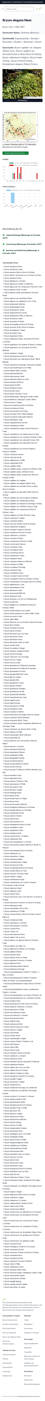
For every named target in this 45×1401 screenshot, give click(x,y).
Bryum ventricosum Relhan (14, 1209)
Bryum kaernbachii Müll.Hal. (14, 749)
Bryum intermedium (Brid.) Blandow (17, 735)
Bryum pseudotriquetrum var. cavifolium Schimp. (22, 998)
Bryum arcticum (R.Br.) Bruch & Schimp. (19, 327)
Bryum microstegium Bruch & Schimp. (18, 851)
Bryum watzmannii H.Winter (14, 1278)
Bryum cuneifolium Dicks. (14, 573)
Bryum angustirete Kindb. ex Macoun (18, 316)
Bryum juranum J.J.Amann (14, 746)
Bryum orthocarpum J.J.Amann (16, 926)
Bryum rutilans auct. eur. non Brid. (17, 1067)
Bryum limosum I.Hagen (13, 790)
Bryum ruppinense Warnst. (14, 1064)
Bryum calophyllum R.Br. (13, 463)
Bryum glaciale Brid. (11, 680)
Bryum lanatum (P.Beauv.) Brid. (16, 781)
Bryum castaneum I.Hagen (14, 518)
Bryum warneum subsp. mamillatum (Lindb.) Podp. (23, 1273)
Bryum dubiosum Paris (12, 596)
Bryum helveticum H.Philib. (14, 706)
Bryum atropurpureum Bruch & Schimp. (19, 356)
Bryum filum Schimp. (12, 625)
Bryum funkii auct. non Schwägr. (16, 657)
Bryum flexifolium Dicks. (13, 639)
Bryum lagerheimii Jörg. (13, 778)
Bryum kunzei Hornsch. (13, 767)
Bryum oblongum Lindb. (13, 905)
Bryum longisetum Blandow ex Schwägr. (19, 807)
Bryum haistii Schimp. (12, 703)
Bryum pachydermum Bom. (14, 934)
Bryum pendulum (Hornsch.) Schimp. (18, 960)
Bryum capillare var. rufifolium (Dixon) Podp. (21, 506)
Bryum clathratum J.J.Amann (15, 535)
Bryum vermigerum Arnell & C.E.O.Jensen (19, 1247)
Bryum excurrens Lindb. (13, 616)
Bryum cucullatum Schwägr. (15, 567)
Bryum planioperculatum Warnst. (16, 966)
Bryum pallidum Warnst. (13, 952)
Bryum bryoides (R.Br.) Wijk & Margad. (18, 414)
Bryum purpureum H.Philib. (14, 1010)
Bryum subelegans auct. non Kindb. (17, 1134)
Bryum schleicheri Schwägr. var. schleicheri (20, 1088)
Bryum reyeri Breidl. (11, 1033)
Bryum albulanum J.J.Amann (15, 281)
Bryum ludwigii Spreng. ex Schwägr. (17, 810)
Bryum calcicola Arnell (12, 457)
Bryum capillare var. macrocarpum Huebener (21, 498)
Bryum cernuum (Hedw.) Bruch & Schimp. (20, 524)
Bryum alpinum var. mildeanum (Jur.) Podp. (20, 301)
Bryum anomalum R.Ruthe (14, 321)
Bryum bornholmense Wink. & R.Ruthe (18, 405)
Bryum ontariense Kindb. (13, 920)
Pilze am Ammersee (9, 1333)
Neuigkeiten (28, 1324)
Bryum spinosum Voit (12, 1111)
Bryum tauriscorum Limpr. (14, 1163)
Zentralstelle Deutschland (24, 1396)
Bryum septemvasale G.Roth (15, 1099)
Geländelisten (7, 1363)
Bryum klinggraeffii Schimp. (14, 758)
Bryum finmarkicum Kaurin (14, 628)
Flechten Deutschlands (10, 1324)
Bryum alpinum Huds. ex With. (15, 290)
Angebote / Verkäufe (31, 1333)
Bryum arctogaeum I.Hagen (14, 330)
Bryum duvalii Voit (11, 602)
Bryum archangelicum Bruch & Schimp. (19, 324)
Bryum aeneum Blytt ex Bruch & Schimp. (19, 272)
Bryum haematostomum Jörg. (15, 697)
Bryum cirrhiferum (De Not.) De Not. (18, 532)
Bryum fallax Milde (11, 619)
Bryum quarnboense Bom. (14, 1018)
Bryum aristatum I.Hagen (13, 353)
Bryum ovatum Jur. (11, 931)
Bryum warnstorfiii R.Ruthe (14, 1276)
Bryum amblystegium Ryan (14, 307)
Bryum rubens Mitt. (11, 1047)
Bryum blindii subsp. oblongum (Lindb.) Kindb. (21, 397)
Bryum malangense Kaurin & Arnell (17, 824)
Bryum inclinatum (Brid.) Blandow (17, 718)
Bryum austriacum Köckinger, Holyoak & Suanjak (22, 365)
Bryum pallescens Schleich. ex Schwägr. (19, 949)
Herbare (5, 1359)
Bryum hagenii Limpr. (12, 700)
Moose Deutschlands (10, 1320)
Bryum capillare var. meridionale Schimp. (19, 501)
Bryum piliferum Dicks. (12, 963)
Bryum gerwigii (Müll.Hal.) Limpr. (16, 674)
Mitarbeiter (28, 1348)
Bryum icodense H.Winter (14, 712)
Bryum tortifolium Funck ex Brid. (16, 1171)
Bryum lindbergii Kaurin (13, 793)
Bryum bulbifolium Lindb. (13, 420)
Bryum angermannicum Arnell (15, 313)
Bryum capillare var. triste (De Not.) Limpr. (20, 515)
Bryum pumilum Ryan (12, 1001)
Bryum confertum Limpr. (13, 547)
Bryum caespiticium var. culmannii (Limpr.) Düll (21, 440)
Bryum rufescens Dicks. (13, 1059)
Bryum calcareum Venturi (13, 454)
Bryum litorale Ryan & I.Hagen (15, 798)
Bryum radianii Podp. (12, 1021)
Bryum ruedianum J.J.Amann (15, 1056)
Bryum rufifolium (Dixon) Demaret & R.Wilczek (21, 1062)
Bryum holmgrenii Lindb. (13, 709)
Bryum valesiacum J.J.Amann (15, 1200)
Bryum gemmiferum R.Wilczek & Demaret (19, 665)
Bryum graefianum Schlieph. (15, 689)
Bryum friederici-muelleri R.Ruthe (16, 651)
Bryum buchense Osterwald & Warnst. (18, 417)
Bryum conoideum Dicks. (13, 550)
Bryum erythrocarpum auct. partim (17, 611)
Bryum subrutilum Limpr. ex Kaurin (17, 1154)
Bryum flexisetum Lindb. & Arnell (16, 642)
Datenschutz (28, 1380)
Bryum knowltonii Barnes (13, 761)
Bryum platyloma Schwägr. (14, 969)
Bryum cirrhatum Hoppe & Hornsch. (17, 530)
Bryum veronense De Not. (14, 1249)
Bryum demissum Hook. (13, 590)
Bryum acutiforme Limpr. (13, 269)
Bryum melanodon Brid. (13, 839)
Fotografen (28, 1352)
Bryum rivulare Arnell (12, 1036)
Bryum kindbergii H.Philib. (13, 755)
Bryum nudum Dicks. (12, 894)
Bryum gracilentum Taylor (14, 683)
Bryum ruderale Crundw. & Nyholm (17, 1053)
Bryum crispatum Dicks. (13, 558)
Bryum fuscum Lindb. (12, 663)
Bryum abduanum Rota (13, 266)
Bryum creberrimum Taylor (14, 556)
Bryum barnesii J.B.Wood (13, 382)
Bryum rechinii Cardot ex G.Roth (16, 1027)
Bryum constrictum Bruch (14, 553)
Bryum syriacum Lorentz (13, 1157)
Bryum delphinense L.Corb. (14, 585)
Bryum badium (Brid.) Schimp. (15, 371)
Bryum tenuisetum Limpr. (13, 1166)
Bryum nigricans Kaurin (13, 888)
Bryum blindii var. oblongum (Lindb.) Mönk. (20, 399)
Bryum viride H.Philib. (12, 1264)
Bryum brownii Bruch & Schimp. (16, 411)
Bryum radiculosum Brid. (13, 1024)
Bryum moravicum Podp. (13, 865)
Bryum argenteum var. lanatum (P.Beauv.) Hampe (23, 345)
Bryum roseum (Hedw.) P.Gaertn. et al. (18, 1041)
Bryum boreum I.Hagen (13, 402)
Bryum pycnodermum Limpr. (15, 1012)
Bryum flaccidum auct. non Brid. (16, 634)
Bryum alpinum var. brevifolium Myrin (18, 298)
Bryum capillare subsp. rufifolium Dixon (19, 472)
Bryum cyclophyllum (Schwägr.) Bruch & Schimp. (22, 582)
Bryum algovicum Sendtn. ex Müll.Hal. (18, 284)
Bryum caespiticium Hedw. (14, 425)
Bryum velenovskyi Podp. (14, 1206)
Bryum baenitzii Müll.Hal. (13, 373)
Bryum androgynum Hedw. (14, 310)
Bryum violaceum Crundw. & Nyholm (18, 1261)
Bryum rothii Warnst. (12, 1044)
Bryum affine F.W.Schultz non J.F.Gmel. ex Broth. (22, 275)
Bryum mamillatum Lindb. (13, 827)
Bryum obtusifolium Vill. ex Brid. (16, 908)
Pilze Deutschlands (9, 1328)
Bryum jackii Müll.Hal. (12, 738)
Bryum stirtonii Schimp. (13, 1122)
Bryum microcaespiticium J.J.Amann (18, 842)
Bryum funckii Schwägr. (13, 654)
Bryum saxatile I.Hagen (13, 1079)
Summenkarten (8, 1367)
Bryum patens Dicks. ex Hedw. (16, 957)
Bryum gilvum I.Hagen (12, 677)
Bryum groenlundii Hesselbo (15, 694)
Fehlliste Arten (7, 1376)
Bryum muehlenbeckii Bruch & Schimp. (18, 868)
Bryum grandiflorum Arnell (14, 691)
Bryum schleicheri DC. (12, 1085)
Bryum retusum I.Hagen (13, 1030)
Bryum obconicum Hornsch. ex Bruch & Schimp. (22, 903)
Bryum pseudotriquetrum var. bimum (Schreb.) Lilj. (23, 995)
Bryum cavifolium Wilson (13, 521)
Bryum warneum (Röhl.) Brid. (15, 1270)
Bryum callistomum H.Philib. (14, 460)
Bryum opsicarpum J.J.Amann (15, 923)
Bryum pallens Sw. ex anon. (14, 937)
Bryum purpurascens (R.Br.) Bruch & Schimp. (21, 1004)
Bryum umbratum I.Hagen (14, 1197)
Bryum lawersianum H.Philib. (15, 784)
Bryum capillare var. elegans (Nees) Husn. (20, 483)
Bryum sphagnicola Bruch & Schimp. (18, 1105)
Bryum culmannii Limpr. (13, 570)
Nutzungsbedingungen (32, 1384)
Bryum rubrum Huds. (12, 1050)
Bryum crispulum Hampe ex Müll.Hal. (18, 561)
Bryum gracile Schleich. (13, 686)
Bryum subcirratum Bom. (13, 1131)
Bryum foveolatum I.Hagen (14, 648)
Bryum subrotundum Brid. (14, 1151)
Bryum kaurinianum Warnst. (14, 752)
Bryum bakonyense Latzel (14, 376)
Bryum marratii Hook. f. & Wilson (16, 836)
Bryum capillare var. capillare (15, 480)
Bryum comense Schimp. (13, 538)
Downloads (6, 1371)
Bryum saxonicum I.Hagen (14, 1082)
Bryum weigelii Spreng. (13, 1281)
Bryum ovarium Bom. (12, 929)
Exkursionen (28, 1328)
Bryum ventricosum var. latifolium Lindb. (19, 1241)
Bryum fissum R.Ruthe (12, 631)
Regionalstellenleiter (31, 1343)
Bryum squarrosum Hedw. (14, 1116)
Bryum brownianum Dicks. (14, 408)
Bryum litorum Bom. (11, 801)
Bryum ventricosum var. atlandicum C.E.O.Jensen (22, 1212)
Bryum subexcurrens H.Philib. (15, 1140)
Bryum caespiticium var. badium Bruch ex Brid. (21, 434)
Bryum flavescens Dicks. (13, 637)
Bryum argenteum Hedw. (13, 336)
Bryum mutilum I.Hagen (13, 877)
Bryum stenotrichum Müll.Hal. (15, 1119)
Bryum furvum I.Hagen (13, 660)
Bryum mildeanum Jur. (12, 853)
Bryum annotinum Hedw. (13, 319)
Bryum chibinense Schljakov (15, 527)
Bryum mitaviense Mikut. (13, 859)
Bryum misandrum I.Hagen (14, 856)
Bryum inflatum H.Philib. (13, 732)
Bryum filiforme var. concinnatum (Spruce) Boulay (23, 622)
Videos (26, 1320)
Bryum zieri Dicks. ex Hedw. (14, 1287)
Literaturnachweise (9, 1354)
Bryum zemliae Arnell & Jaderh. (16, 1284)
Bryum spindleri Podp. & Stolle (15, 1108)
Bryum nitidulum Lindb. (12, 891)
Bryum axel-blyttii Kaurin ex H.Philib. (18, 368)
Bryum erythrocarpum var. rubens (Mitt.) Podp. (21, 613)
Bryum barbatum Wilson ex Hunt (16, 379)
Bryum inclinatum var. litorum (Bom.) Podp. (20, 729)
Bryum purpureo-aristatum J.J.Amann (18, 1007)
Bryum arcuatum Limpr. (13, 333)
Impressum (28, 1376)
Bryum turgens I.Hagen (13, 1192)
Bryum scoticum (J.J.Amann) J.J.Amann (19, 1096)
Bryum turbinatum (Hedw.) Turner (17, 1177)
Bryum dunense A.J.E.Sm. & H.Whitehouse (20, 599)
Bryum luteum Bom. (11, 819)
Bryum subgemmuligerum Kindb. (16, 1143)
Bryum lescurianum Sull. (13, 787)
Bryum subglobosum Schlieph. (15, 1145)
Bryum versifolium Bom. (13, 1255)
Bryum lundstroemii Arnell (14, 813)
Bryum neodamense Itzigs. (14, 879)
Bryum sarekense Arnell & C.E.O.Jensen (19, 1076)
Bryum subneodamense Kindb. (16, 1148)
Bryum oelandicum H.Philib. (14, 911)
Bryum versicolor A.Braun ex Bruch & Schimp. (21, 1252)
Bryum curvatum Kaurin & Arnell (16, 576)
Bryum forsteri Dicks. (12, 645)
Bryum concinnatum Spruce (15, 544)
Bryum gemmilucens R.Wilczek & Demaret (20, 668)
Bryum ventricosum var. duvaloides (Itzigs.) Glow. (23, 1232)
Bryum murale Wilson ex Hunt (15, 871)
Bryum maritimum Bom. (13, 833)
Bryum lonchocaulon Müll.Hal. (15, 804)
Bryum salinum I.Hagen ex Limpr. (16, 1073)
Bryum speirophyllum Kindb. (14, 1102)
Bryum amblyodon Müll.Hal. (14, 304)
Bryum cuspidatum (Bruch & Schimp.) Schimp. (21, 579)
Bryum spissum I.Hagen (13, 1114)
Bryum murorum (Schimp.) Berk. (16, 874)
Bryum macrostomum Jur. (14, 822)
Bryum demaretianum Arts (14, 587)
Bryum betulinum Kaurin (13, 388)
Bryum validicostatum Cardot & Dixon (18, 1203)
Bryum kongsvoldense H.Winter (16, 764)
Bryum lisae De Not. (11, 796)
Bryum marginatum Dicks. (14, 830)
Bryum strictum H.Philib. (13, 1125)
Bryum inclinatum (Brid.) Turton (16, 720)
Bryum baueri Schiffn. (12, 385)
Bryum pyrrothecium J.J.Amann (16, 1015)
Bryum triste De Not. (12, 1174)
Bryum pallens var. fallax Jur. (15, 946)
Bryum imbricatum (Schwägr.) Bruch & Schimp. (22, 715)
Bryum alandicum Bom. (13, 278)
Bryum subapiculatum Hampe (15, 1128)
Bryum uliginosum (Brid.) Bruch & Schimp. (20, 1195)
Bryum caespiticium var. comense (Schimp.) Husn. (23, 437)
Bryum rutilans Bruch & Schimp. (16, 1070)
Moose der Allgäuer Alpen (12, 1337)
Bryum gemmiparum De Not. (15, 671)
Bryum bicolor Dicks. (12, 391)
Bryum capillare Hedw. (12, 466)
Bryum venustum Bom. (13, 1244)
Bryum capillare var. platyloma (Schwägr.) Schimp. (23, 504)
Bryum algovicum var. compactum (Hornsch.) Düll (23, 287)
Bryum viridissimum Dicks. (14, 1267)
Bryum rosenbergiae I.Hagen (15, 1038)
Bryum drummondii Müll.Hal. (14, 593)
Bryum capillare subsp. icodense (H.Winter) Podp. (23, 469)
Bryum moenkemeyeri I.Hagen (15, 862)
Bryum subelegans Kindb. (14, 1137)
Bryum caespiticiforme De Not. (16, 423)
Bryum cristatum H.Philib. (13, 564)
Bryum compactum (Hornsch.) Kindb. (18, 541)
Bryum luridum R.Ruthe (13, 816)
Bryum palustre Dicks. (12, 955)
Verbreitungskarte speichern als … (15, 153)
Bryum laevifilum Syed (12, 775)
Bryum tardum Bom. (11, 1160)
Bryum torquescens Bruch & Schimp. (18, 1169)
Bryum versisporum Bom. (13, 1258)
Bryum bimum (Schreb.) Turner (16, 394)
